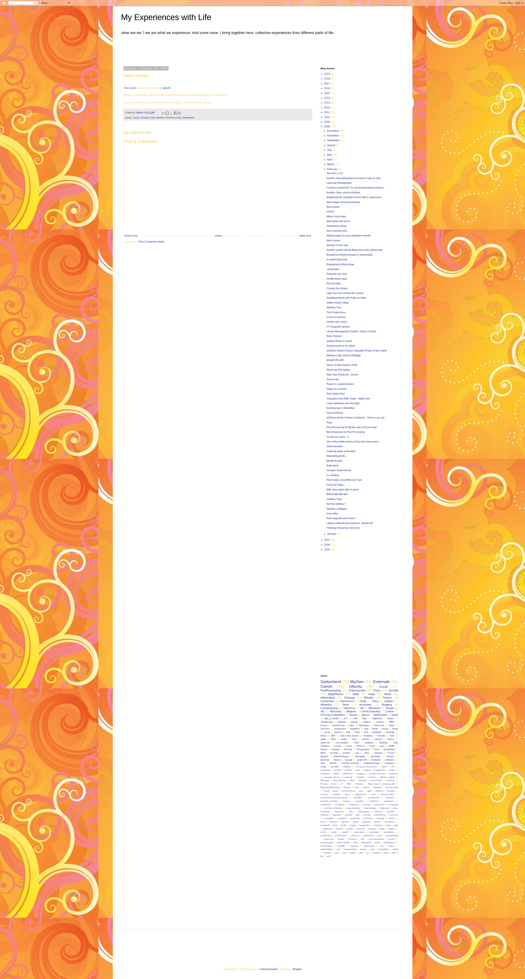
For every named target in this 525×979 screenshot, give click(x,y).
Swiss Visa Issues (349, 735)
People (390, 708)
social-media (326, 846)
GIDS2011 (348, 774)
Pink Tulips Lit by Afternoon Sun (344, 480)
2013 (327, 102)
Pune (334, 784)
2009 (327, 121)
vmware (380, 722)
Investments (338, 725)
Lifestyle (360, 777)
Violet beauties (334, 446)
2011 (327, 112)
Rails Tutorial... (334, 336)
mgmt (382, 829)
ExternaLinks (357, 690)
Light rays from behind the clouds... (345, 293)
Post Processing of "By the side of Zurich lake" (351, 427)
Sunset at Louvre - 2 (337, 437)
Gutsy (375, 701)
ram (362, 839)
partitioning (326, 835)
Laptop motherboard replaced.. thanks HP (349, 523)
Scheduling (388, 749)
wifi (328, 856)
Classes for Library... (337, 288)
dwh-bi (365, 715)
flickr (333, 739)
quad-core (328, 839)
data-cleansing (353, 808)
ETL (346, 718)
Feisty (392, 770)
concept (366, 804)
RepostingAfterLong (330, 787)
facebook (355, 818)
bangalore (355, 728)
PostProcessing (173, 117)
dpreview (337, 815)
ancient (324, 794)
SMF (333, 735)
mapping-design (372, 763)
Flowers (387, 697)
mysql (385, 728)
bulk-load (374, 801)
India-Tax (393, 774)
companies (353, 804)
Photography (363, 749)
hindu (375, 728)
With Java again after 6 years (342, 489)
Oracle (383, 686)
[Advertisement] (226, 50)
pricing (365, 739)
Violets (330, 211)
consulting (393, 804)
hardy (363, 701)
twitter (352, 853)
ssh (338, 849)
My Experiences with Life (166, 17)
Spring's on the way (337, 245)
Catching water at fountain (341, 451)
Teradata (367, 735)
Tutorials (381, 735)
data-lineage (370, 808)
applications (360, 794)
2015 (327, 93)
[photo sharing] (125, 84)
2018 (327, 78)
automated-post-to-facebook (334, 797)
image (353, 825)
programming (392, 835)
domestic (325, 760)
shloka (390, 739)
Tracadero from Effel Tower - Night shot (348, 398)
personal (355, 835)
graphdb (366, 822)
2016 (327, 88)
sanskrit (378, 739)
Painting (391, 780)
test (336, 853)
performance (341, 835)
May (329, 154)
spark (391, 846)
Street (345, 704)
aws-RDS (357, 797)
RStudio (359, 784)
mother (391, 829)
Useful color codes (336, 321)
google (349, 760)
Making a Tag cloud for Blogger (343, 355)
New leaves (333, 206)
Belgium (351, 711)
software (354, 846)
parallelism (389, 832)
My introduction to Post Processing (345, 432)
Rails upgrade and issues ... (341, 518)
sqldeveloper (327, 849)
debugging (360, 756)
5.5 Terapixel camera (338, 326)
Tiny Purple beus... (336, 312)
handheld (325, 825)
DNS (357, 732)
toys (344, 853)
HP (362, 708)
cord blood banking (333, 808)
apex (347, 794)
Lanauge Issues (331, 777)
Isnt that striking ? (336, 504)
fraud (323, 822)
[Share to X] (171, 113)
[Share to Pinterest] (179, 113)
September (333, 140)
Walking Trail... (334, 307)
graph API (362, 760)
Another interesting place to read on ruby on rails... (354, 178)
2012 (327, 107)
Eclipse (367, 770)
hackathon (390, 822)
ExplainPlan (380, 770)
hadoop (354, 722)
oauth (334, 832)
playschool (368, 835)
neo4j (323, 832)
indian (344, 739)
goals (355, 822)
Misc (365, 718)
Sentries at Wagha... (337, 508)
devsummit (365, 704)
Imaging (361, 774)
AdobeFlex (326, 770)
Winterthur (326, 704)
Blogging (387, 704)
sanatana (389, 763)
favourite (368, 818)
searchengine (327, 842)
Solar (356, 787)
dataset (324, 756)
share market (343, 842)
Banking (383, 742)
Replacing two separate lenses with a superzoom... (354, 197)
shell (355, 842)
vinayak (376, 853)
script (323, 766)
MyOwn (160, 117)
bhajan (346, 801)
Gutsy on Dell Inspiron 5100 (341, 365)
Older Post (305, 235)
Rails (356, 694)
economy (393, 815)
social (327, 732)
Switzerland (188, 117)
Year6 (326, 791)
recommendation (376, 839)
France (324, 725)
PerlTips (348, 749)
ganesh (345, 822)
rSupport (352, 839)
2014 (327, 97)
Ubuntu (355, 686)
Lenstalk (390, 732)
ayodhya (390, 797)
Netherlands (380, 715)
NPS (352, 780)
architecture (340, 728)
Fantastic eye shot (336, 273)
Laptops (388, 701)
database (339, 811)
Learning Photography (339, 183)
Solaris (390, 718)
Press (376, 749)
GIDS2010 (349, 708)
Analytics (369, 742)
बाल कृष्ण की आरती (335, 360)
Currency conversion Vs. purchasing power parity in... (356, 187)
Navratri (362, 780)
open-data (359, 832)
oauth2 (345, 832)
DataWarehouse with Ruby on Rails (346, 297)
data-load (384, 808)
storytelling (384, 849)
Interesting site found (338, 221)
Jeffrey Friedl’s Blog (337, 302)
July (329, 150)
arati (373, 794)
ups (361, 853)
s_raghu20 (165, 88)
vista (386, 853)
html (323, 763)
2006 (327, 544)
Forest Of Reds (334, 413)
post (380, 835)
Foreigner (325, 774)
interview (378, 825)
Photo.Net (379, 725)
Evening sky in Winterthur (340, 408)
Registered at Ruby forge (340, 264)
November (333, 135)
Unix (392, 735)
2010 (327, 117)
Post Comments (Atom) (151, 241)
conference (379, 804)
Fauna (349, 746)
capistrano (389, 801)
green (377, 822)
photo (395, 715)
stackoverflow (350, 849)
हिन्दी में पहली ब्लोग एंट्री (337, 494)
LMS (355, 718)
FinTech (361, 746)
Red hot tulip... (334, 283)
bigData (342, 722)
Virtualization (327, 722)
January (332, 533)
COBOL (348, 770)
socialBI (341, 846)
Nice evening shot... (337, 230)
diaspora (325, 815)
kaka (388, 825)
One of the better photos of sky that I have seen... (353, 441)
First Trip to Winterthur (333, 715)
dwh (358, 815)
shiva (377, 842)
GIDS (336, 774)
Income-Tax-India (377, 774)
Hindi (387, 694)
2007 (327, 540)
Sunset (353, 715)
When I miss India (336, 216)
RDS (349, 784)
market (350, 829)
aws (357, 753)
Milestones (375, 708)
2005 (327, 549)
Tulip (329, 422)
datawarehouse (341, 756)
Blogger (297, 969)
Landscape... (333, 269)
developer (376, 756)
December (333, 130)
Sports (366, 787)
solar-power (369, 846)
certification (326, 804)
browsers (360, 801)
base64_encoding (329, 801)
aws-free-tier (373, 797)
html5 (343, 825)
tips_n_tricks (332, 718)
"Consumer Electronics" (366, 767)
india (372, 694)
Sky (323, 711)
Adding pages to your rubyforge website (348, 235)
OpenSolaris (376, 780)
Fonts (372, 746)
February (332, 169)
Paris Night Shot (335, 393)
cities (366, 753)
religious (367, 722)
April (330, 159)
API (393, 767)
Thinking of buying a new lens (343, 527)
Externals (381, 682)
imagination (364, 825)
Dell (366, 732)
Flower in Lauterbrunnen (340, 384)
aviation (346, 753)
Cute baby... (333, 513)
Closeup (145, 117)
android (336, 794)
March (331, 164)
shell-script (366, 842)
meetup (372, 829)
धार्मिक (391, 722)
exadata (342, 818)
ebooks (367, 815)
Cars (358, 770)
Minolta (368, 697)
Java (381, 746)
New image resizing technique (343, 202)
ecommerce (379, 815)
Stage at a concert (336, 389)
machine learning (350, 763)
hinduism (389, 760)
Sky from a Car (334, 173)
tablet (395, 849)
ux (368, 853)
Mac (352, 725)
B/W (348, 732)
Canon (136, 117)
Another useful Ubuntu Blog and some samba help (354, 249)
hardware (376, 760)
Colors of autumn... (336, 317)
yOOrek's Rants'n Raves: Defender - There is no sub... (356, 417)
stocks (363, 849)
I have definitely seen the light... (343, 403)
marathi (339, 829)
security (335, 766)
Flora (152, 117)
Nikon (323, 735)
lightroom (328, 829)
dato (351, 811)
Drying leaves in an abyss (340, 345)
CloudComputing (370, 711)
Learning (348, 777)
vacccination (342, 742)
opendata (374, 832)
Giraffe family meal (336, 278)
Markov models (387, 777)
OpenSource (347, 701)
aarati (335, 791)
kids (396, 825)
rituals (395, 728)
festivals (380, 818)
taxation (327, 853)
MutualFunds (339, 780)
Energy (337, 746)
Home (218, 235)
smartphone (389, 842)
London (372, 777)
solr (381, 846)
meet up (361, 829)
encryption (329, 818)
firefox (392, 818)
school (391, 839)
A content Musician (336, 259)
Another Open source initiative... (344, 192)
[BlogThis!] (167, 113)
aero (361, 791)
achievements (348, 791)
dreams (348, 815)
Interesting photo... (336, 456)
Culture (390, 711)
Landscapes (327, 701)
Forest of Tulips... (335, 484)
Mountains (364, 725)
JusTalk (393, 690)
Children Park (334, 499)
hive (335, 825)
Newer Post (130, 235)
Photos (324, 784)
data (366, 728)
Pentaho (336, 749)
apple (323, 739)
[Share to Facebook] (175, 113)
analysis (391, 791)
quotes (341, 839)
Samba (347, 787)
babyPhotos (335, 694)
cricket (390, 753)
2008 (327, 126)
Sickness (325, 728)
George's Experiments (338, 470)
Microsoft (325, 780)
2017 (327, 83)
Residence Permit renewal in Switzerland (349, 254)
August (331, 145)
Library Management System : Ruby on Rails (351, 331)
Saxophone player (336, 226)
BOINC (337, 770)
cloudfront (339, 804)
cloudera (378, 753)
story (372, 849)
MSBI (391, 746)
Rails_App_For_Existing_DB (381, 784)
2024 (327, 74)
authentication (387, 794)
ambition (379, 791)
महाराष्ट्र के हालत (334, 460)
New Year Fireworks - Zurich (342, 374)
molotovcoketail (269, 969)
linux (354, 739)
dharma (390, 811)
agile (369, 791)
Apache (338, 732)
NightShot (377, 718)
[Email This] (164, 113)
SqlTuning (335, 711)
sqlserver (325, 742)
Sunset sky (332, 379)
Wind (323, 753)
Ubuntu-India (392, 787)
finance (337, 760)
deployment (363, 811)
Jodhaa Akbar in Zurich (339, 341)
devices (378, 811)
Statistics (377, 787)
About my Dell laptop (338, 369)
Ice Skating (332, 475)
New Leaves (130, 88)
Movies (324, 749)
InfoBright (376, 732)
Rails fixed (332, 465)
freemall (333, 822)
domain (390, 756)
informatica (328, 697)
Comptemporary (330, 708)
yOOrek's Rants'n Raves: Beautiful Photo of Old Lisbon (356, 350)
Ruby (391, 725)
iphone (333, 763)
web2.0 (346, 766)
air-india (334, 753)
